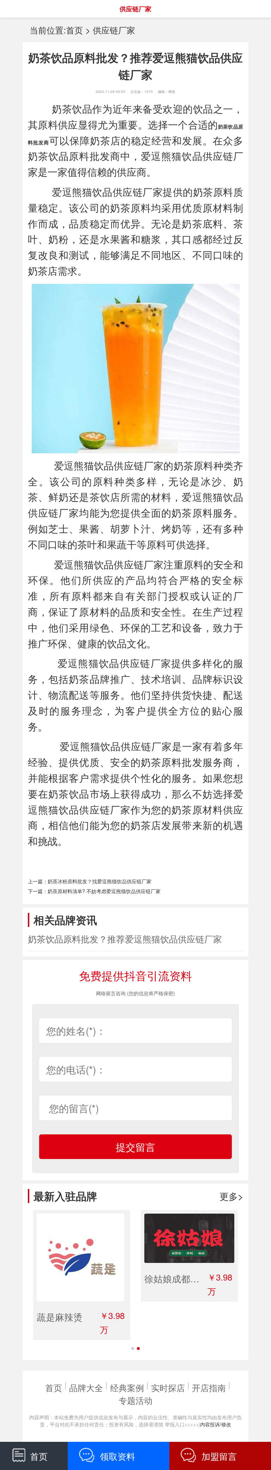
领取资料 (117, 1456)
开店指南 (209, 1387)
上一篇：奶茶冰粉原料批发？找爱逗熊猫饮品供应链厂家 (89, 881)
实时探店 (168, 1387)
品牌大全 (86, 1387)
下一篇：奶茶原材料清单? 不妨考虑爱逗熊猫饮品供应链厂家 (94, 891)
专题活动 (135, 1400)
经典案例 (127, 1387)
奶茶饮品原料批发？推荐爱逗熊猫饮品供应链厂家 (125, 938)
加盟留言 (219, 1456)
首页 (74, 30)
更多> (231, 1195)
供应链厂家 (114, 30)
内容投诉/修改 (215, 1424)
